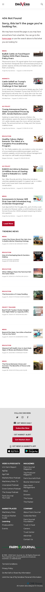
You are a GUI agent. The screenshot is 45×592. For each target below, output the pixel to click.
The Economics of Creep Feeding (14, 294)
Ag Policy (6, 106)
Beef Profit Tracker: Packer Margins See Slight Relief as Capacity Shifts (15, 311)
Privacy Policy (7, 568)
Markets (5, 78)
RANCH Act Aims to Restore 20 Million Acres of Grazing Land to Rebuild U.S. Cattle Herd (15, 172)
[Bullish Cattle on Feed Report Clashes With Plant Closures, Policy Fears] (38, 53)
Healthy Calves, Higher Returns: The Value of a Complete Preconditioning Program (14, 142)
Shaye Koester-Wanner (10, 259)
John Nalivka (22, 314)
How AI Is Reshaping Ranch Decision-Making (16, 256)
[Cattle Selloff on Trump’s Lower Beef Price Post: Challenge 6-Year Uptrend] (38, 81)
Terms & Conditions (9, 564)
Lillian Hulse (22, 370)
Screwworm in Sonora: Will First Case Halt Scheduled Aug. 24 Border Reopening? (16, 201)
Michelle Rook (6, 98)
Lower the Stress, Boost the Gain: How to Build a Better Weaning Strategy (16, 240)
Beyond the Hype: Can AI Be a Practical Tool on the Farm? (16, 333)
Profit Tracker (8, 307)
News (4, 51)
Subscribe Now (22, 428)
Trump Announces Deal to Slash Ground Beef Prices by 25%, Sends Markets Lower (15, 111)
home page (6, 38)
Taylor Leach (23, 276)
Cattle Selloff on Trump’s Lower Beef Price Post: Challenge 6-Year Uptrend (14, 83)
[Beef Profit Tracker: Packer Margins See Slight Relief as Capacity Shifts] (38, 311)
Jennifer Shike (23, 337)
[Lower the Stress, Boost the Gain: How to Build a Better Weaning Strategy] (38, 240)
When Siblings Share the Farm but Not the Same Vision (16, 273)
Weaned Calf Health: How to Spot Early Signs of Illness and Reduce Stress (16, 349)
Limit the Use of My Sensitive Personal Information (21, 577)
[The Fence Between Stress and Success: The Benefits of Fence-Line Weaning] (38, 365)
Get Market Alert (22, 440)
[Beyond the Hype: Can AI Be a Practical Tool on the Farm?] (38, 333)
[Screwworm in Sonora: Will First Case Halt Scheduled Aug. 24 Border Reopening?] (38, 199)
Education (6, 136)
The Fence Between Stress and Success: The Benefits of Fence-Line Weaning (16, 366)
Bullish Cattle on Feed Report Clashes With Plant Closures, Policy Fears (16, 56)
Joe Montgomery (23, 297)
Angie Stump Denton (8, 70)
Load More (8, 224)
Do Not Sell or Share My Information (16, 573)
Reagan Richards (7, 158)
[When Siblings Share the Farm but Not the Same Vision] (38, 273)
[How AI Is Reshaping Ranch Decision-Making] (38, 256)
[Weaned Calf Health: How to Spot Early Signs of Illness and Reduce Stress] (38, 349)
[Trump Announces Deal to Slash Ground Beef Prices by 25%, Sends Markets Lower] (38, 109)
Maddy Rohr (23, 244)
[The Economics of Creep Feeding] (38, 295)
